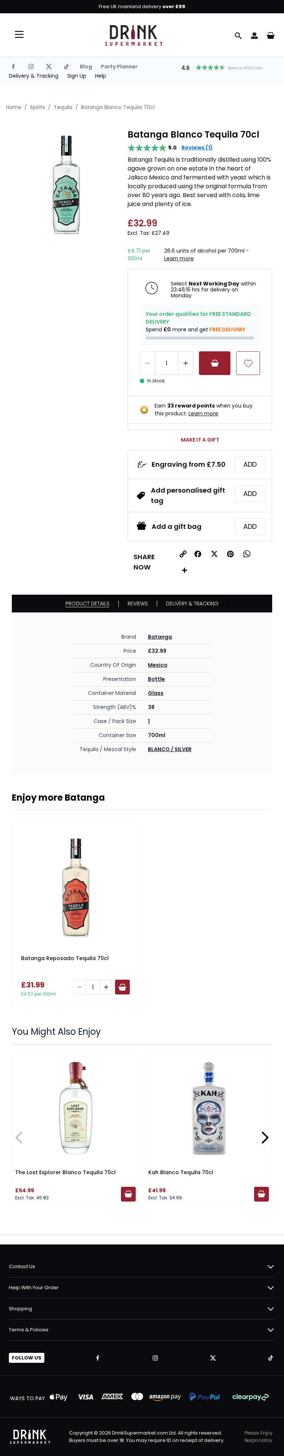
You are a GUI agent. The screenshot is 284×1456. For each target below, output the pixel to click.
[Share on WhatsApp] (246, 554)
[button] (225, 66)
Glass (155, 693)
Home (13, 107)
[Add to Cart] (214, 363)
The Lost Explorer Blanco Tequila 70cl (65, 1172)
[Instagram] (31, 66)
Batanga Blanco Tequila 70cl (118, 107)
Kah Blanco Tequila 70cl (180, 1172)
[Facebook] (13, 66)
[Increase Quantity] (185, 363)
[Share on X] (214, 554)
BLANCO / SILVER (170, 749)
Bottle (156, 679)
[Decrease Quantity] (147, 363)
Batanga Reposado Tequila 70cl (65, 958)
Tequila (63, 107)
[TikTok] (66, 66)
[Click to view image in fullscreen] (66, 183)
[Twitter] (48, 66)
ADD (250, 464)
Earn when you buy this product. (204, 409)
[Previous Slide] (19, 1137)
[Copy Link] (183, 554)
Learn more (179, 258)
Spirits (37, 107)
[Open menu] (19, 34)
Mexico (158, 665)
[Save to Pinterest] (230, 554)
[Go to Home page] (134, 35)
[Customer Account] (254, 35)
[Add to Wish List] (248, 363)
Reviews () (197, 147)
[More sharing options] (184, 570)
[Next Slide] (264, 1137)
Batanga (160, 637)
